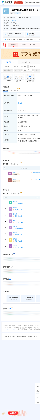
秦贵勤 (15, 220)
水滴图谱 (6, 66)
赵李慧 (15, 239)
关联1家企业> (19, 203)
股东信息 (33, 66)
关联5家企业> (19, 228)
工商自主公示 (8, 70)
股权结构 (23, 66)
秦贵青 (14, 179)
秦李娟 (15, 214)
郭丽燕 (15, 245)
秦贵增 (14, 172)
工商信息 (15, 66)
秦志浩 (14, 20)
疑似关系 (27, 70)
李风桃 (15, 201)
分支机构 (17, 70)
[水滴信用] (7, 2)
